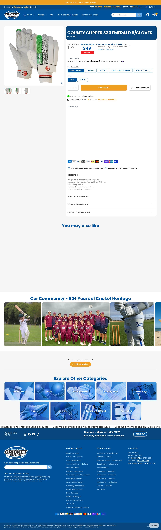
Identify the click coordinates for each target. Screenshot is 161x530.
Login (100, 49)
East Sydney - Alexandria (107, 464)
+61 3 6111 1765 (143, 461)
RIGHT (82, 80)
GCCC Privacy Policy (74, 500)
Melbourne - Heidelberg (107, 482)
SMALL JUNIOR (76, 70)
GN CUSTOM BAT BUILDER (68, 15)
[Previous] (69, 114)
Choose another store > (107, 100)
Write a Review (82, 365)
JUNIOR (91, 70)
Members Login (72, 453)
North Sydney (102, 467)
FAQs (52, 15)
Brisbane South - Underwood (109, 460)
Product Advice (72, 467)
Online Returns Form (74, 489)
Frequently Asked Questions (78, 475)
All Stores (101, 489)
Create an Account (74, 457)
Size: (73, 67)
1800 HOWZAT (137, 458)
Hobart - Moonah (104, 486)
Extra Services (72, 493)
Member (17, 7)
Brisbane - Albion (104, 457)
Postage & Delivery (74, 478)
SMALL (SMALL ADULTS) (120, 70)
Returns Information (78, 204)
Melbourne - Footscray (106, 475)
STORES (41, 15)
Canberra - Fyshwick (105, 471)
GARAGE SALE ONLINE (89, 15)
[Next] (78, 114)
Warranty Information (79, 212)
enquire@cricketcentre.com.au (141, 463)
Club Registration (73, 460)
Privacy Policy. (94, 527)
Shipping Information (78, 196)
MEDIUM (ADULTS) (143, 70)
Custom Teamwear (74, 471)
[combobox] (123, 15)
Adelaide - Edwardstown (107, 453)
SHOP (29, 15)
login (26, 7)
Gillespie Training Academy (77, 507)
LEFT (72, 80)
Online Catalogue (73, 496)
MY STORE (131, 7)
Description (73, 175)
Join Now (110, 49)
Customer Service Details (77, 464)
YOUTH (102, 70)
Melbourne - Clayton (106, 478)
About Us (70, 504)
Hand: (70, 76)
